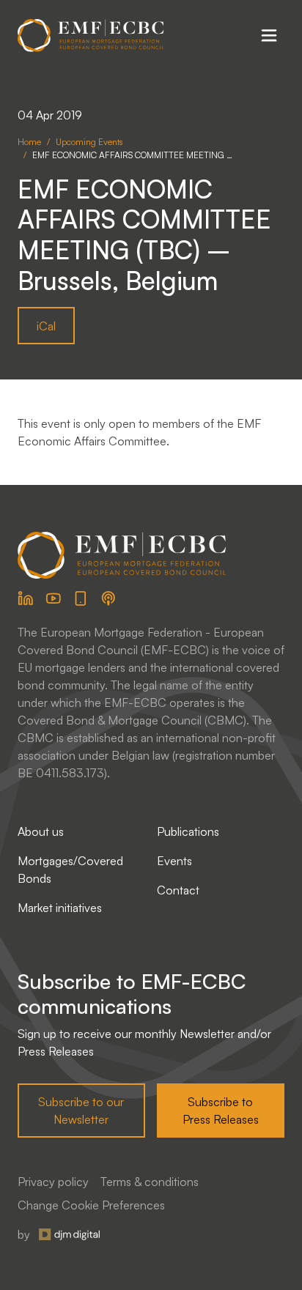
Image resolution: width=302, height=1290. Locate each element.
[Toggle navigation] (269, 35)
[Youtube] (53, 598)
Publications (188, 831)
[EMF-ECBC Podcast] (108, 598)
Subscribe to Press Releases (221, 1110)
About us (41, 831)
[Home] (91, 35)
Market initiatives (60, 907)
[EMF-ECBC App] (81, 598)
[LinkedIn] (26, 598)
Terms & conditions (149, 1181)
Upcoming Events (89, 141)
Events (174, 860)
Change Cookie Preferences (91, 1205)
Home (29, 141)
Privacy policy (53, 1181)
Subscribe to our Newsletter (81, 1110)
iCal (46, 326)
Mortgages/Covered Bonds (70, 869)
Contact (178, 890)
